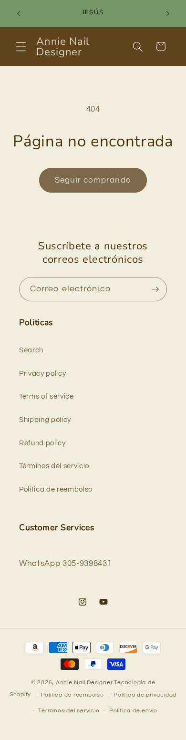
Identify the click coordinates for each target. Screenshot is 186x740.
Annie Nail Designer (84, 682)
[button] (21, 46)
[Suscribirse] (155, 289)
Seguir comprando (93, 180)
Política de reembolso (56, 489)
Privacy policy (42, 373)
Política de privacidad (145, 695)
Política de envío (133, 711)
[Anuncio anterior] (18, 13)
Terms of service (46, 396)
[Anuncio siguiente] (167, 13)
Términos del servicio (54, 466)
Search (31, 350)
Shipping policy (45, 419)
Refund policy (42, 443)
